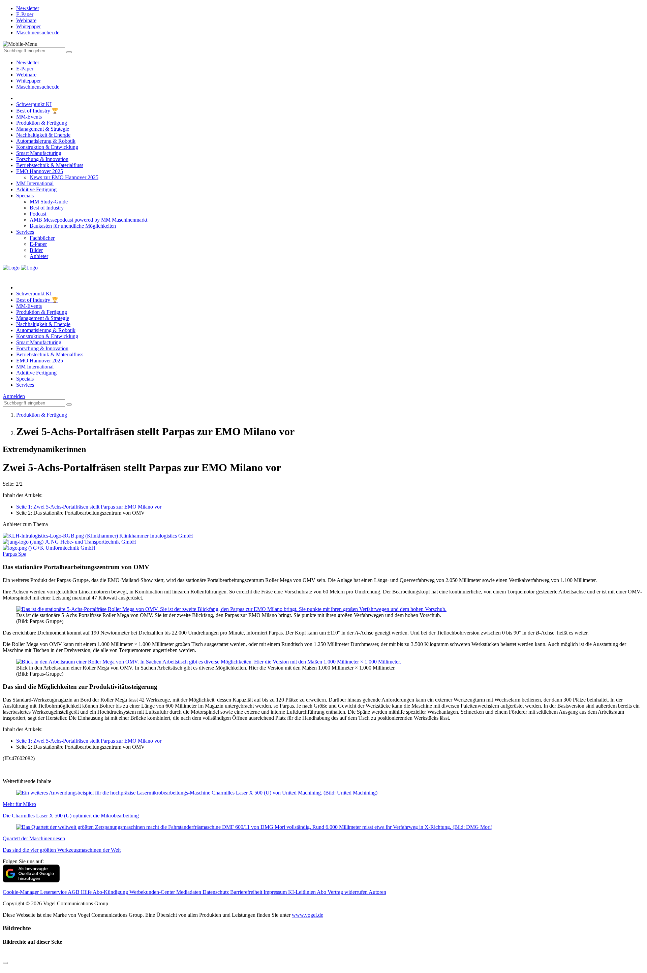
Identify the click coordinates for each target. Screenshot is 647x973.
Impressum (276, 892)
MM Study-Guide (49, 201)
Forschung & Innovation (42, 159)
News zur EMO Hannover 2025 (64, 177)
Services (25, 232)
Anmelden (14, 396)
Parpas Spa (14, 554)
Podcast (38, 214)
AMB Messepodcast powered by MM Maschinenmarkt (88, 220)
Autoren (377, 892)
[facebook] (3, 770)
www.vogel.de (307, 915)
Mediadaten (189, 892)
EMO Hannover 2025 (39, 171)
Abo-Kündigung (111, 892)
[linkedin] (11, 770)
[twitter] (6, 770)
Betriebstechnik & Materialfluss (49, 165)
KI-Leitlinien (302, 892)
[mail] (14, 770)
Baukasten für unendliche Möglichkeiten (73, 226)
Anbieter (39, 256)
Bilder (36, 250)
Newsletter (27, 62)
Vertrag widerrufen (348, 892)
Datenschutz (216, 892)
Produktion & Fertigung (41, 123)
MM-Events (29, 117)
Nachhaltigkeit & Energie (43, 135)
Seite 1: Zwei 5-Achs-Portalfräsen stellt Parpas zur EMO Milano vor (88, 507)
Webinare (26, 74)
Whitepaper (28, 81)
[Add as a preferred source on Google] (31, 880)
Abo (322, 892)
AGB (74, 892)
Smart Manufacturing (38, 153)
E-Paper (24, 68)
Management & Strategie (42, 129)
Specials (25, 195)
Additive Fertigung (36, 189)
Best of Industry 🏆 (37, 110)
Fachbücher (42, 238)
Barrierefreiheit (247, 892)
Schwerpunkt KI (34, 104)
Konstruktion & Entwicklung (47, 147)
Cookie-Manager (21, 892)
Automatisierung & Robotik (45, 141)
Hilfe (87, 892)
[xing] (8, 770)
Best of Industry (47, 207)
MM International (35, 183)
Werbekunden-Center (152, 892)
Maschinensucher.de (37, 87)
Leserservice (54, 892)
